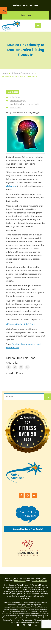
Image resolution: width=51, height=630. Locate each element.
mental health (16, 104)
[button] (3, 10)
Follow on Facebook (25, 5)
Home (5, 73)
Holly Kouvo (15, 97)
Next (10, 373)
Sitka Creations (40, 580)
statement (11, 186)
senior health (34, 104)
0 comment (15, 107)
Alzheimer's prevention (22, 73)
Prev (19, 373)
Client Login (25, 15)
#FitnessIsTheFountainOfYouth (21, 324)
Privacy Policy (20, 580)
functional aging (17, 100)
